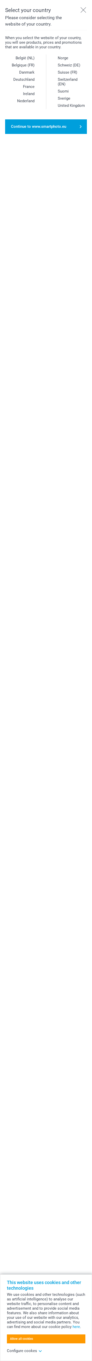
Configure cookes (22, 1350)
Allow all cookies (21, 1339)
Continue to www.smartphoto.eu (38, 126)
